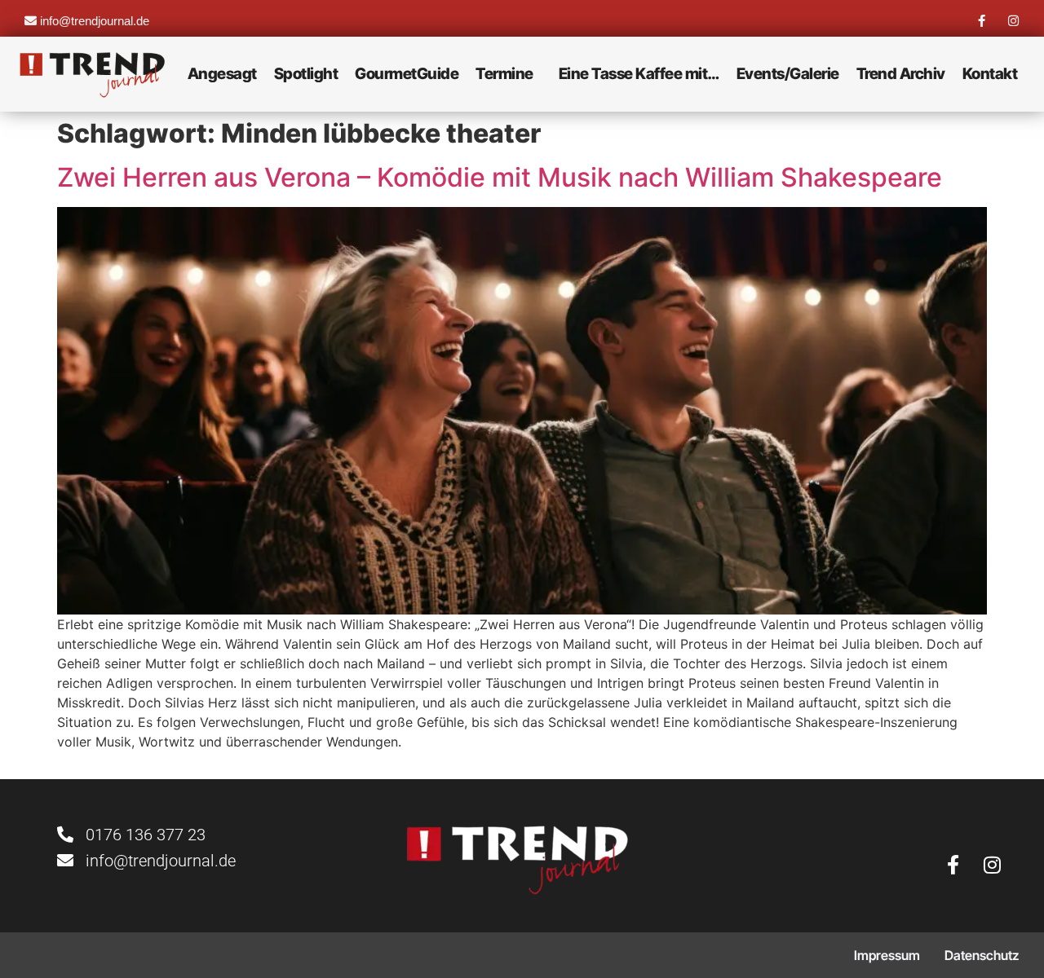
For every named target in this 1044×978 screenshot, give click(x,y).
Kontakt (990, 73)
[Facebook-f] (981, 21)
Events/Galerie (788, 73)
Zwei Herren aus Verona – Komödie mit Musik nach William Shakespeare (499, 177)
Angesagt (222, 73)
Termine (504, 73)
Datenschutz (981, 955)
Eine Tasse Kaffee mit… (639, 73)
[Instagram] (1013, 21)
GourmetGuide (406, 73)
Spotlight (306, 73)
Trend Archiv (900, 73)
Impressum (887, 955)
